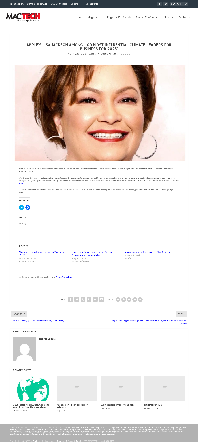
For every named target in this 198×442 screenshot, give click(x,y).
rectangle (112, 429)
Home (79, 17)
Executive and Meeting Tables (67, 429)
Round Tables (153, 427)
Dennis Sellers (84, 54)
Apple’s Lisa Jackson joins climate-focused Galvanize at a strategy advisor (92, 254)
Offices (85, 429)
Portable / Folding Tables (94, 427)
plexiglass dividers (133, 431)
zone (19, 431)
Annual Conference (147, 17)
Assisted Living (167, 427)
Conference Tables (73, 427)
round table (61, 433)
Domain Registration (37, 4)
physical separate (107, 433)
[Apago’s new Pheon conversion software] (77, 388)
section (173, 429)
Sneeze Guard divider (170, 431)
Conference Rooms (44, 429)
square (34, 431)
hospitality (164, 429)
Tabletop (26, 431)
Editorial (75, 4)
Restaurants (94, 429)
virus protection (116, 431)
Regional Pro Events (119, 17)
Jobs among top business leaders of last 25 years (147, 252)
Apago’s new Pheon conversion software (72, 405)
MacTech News (112, 54)
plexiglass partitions (29, 433)
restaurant (153, 429)
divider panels (101, 431)
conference (131, 429)
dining (144, 429)
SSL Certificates (59, 4)
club (139, 429)
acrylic (104, 429)
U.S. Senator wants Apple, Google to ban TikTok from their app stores (31, 405)
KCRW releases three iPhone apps (118, 404)
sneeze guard (76, 431)
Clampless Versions (26, 429)
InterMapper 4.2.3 (153, 404)
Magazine (93, 17)
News (167, 17)
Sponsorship (92, 4)
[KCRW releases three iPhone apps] (121, 388)
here (21, 183)
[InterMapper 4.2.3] (164, 388)
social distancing (61, 431)
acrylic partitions (47, 433)
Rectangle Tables (114, 427)
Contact (183, 17)
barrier (180, 429)
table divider (89, 431)
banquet (121, 429)
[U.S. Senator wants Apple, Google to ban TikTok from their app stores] (33, 388)
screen (13, 431)
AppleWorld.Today (65, 276)
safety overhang (74, 433)
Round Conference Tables (134, 427)
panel (40, 431)
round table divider (151, 431)
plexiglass (48, 431)
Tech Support (17, 4)
